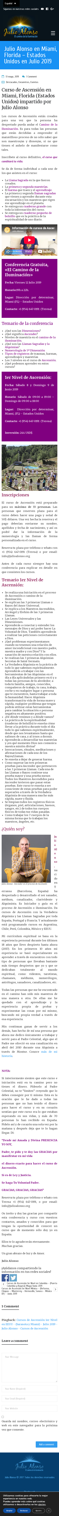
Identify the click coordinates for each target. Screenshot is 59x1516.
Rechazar (24, 1510)
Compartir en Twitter (13, 1277)
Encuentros (24, 82)
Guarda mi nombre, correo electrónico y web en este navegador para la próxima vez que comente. (29, 1425)
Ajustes (39, 1510)
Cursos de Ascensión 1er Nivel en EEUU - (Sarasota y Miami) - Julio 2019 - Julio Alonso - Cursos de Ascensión (29, 1324)
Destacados (11, 82)
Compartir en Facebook (5, 1277)
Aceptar (9, 1510)
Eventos (34, 82)
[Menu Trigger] (53, 33)
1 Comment (31, 76)
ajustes (42, 1504)
